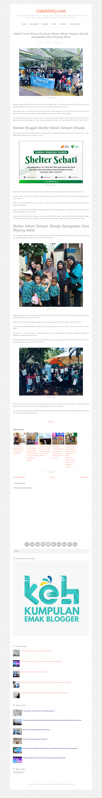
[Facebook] (27, 544)
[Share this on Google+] (53, 422)
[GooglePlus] (37, 544)
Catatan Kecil (74, 24)
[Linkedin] (64, 544)
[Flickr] (48, 544)
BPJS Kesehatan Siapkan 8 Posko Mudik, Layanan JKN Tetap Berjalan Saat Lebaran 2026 (50, 748)
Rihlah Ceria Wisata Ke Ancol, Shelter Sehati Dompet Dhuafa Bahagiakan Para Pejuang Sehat (51, 35)
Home (24, 24)
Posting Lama (84, 477)
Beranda (52, 477)
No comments (57, 42)
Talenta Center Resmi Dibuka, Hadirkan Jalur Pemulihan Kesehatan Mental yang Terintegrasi (52, 720)
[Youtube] (53, 544)
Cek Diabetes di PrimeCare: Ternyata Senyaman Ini (36, 651)
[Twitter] (32, 544)
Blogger (70, 784)
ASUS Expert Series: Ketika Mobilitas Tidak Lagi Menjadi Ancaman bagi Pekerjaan (46, 682)
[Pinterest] (59, 544)
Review (63, 24)
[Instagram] (43, 544)
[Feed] (75, 544)
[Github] (69, 544)
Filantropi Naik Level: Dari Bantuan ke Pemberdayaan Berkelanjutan (41, 661)
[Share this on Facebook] (48, 422)
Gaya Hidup (34, 24)
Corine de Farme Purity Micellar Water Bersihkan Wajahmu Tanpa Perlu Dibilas (45, 693)
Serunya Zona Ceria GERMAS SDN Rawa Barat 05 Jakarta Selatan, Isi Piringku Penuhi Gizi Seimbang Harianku (32, 453)
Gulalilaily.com (51, 11)
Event (54, 24)
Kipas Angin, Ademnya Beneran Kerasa (35, 739)
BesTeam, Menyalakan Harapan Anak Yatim (34, 672)
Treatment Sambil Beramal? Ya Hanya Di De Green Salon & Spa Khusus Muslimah (45, 451)
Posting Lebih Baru (19, 477)
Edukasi (45, 24)
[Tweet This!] (50, 422)
